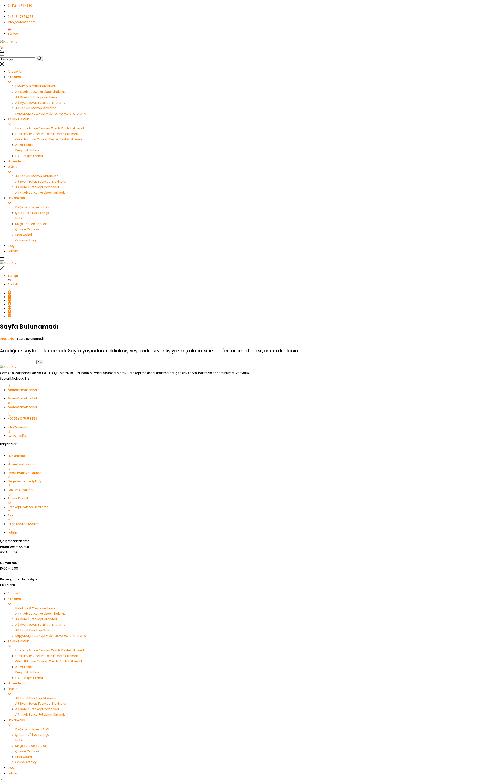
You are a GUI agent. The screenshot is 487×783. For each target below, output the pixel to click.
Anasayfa (7, 338)
